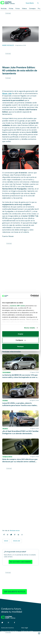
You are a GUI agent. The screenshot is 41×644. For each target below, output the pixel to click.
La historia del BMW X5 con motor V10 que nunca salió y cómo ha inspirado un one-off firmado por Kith (19, 357)
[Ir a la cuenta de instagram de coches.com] (8, 622)
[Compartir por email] (3, 534)
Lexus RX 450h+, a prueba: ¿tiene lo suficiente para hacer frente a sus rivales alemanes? (20, 384)
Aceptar (20, 334)
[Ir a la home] (7, 2)
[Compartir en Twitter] (11, 534)
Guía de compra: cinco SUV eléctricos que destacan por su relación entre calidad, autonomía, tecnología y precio (20, 441)
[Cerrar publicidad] (39, 633)
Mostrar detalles (29, 328)
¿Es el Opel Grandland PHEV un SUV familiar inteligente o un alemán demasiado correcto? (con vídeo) (20, 413)
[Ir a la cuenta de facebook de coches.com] (14, 622)
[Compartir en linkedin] (18, 534)
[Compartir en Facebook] (14, 534)
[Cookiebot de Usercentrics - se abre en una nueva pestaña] (30, 296)
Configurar (19, 340)
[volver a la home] (8, 617)
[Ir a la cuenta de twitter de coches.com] (2, 622)
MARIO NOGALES (8, 45)
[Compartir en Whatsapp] (21, 534)
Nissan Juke (7, 93)
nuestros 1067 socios (17, 305)
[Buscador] (38, 3)
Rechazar (20, 346)
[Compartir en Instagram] (7, 534)
